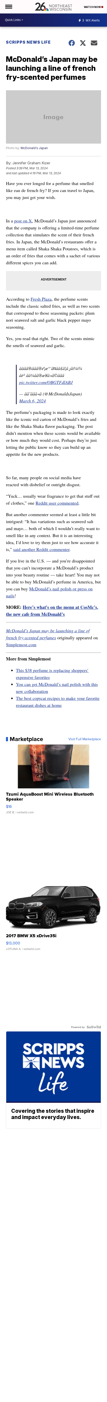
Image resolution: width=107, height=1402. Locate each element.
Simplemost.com (21, 645)
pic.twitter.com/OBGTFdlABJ (46, 382)
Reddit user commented (57, 503)
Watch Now (92, 6)
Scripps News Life (28, 42)
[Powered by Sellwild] (94, 1027)
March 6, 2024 (32, 401)
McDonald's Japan (34, 148)
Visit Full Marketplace (84, 739)
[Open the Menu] (8, 6)
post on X (23, 221)
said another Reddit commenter (41, 549)
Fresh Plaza (41, 299)
